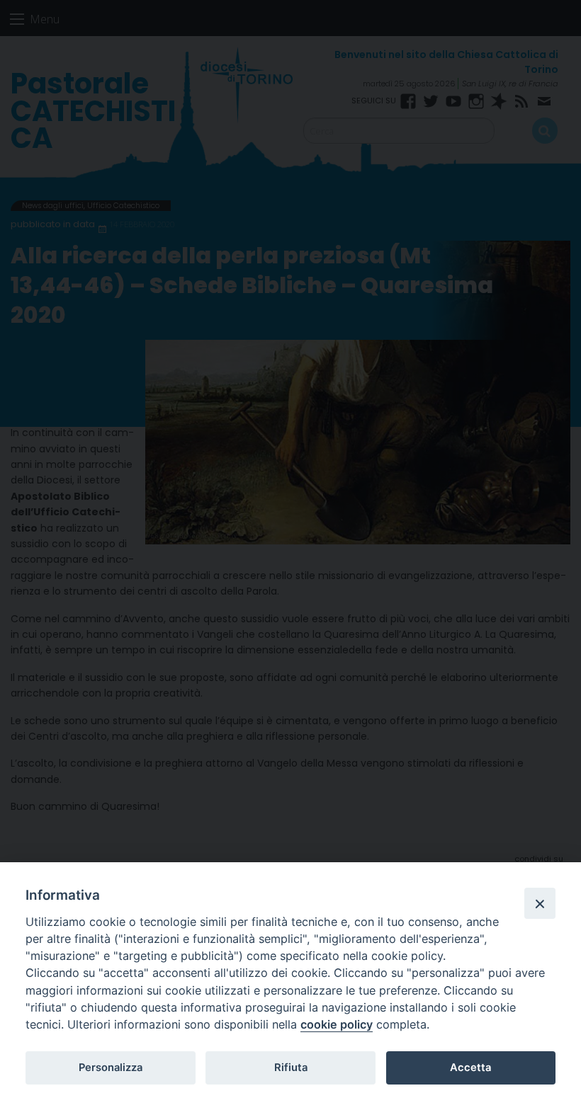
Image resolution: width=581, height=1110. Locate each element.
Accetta (470, 1067)
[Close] (539, 903)
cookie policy (336, 1024)
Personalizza (110, 1067)
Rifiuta (291, 1067)
